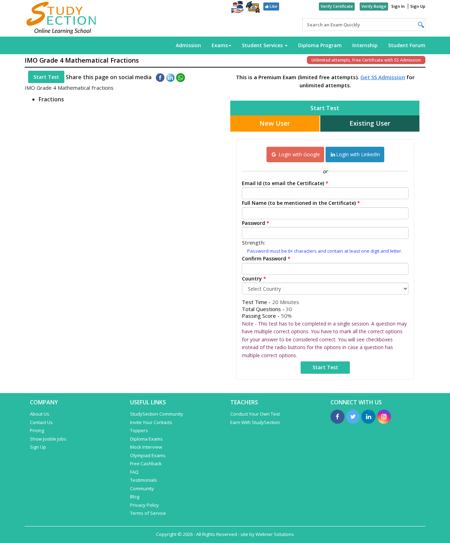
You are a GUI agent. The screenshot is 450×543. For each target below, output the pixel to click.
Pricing (37, 430)
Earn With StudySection (255, 422)
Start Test (46, 77)
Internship (365, 45)
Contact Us (41, 422)
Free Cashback (146, 463)
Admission (188, 45)
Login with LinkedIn (358, 154)
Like (273, 6)
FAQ (134, 472)
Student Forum (406, 45)
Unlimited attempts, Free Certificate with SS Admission (366, 60)
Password (255, 223)
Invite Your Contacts (151, 422)
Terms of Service (148, 513)
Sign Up (417, 6)
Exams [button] (220, 45)
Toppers (139, 430)
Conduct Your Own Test (255, 414)
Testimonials (143, 480)
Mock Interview (146, 447)
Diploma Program (320, 45)
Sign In (398, 6)
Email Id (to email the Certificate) (285, 183)
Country (254, 278)
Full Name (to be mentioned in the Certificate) (301, 203)
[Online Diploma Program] (252, 8)
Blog (134, 496)
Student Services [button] (263, 45)
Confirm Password (266, 258)
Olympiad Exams (148, 455)
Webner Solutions (275, 534)
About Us (39, 414)
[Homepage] (61, 18)
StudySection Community (156, 414)
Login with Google (298, 154)
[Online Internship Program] (237, 8)
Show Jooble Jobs (48, 439)
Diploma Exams (146, 439)
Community (142, 488)
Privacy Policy (144, 505)
